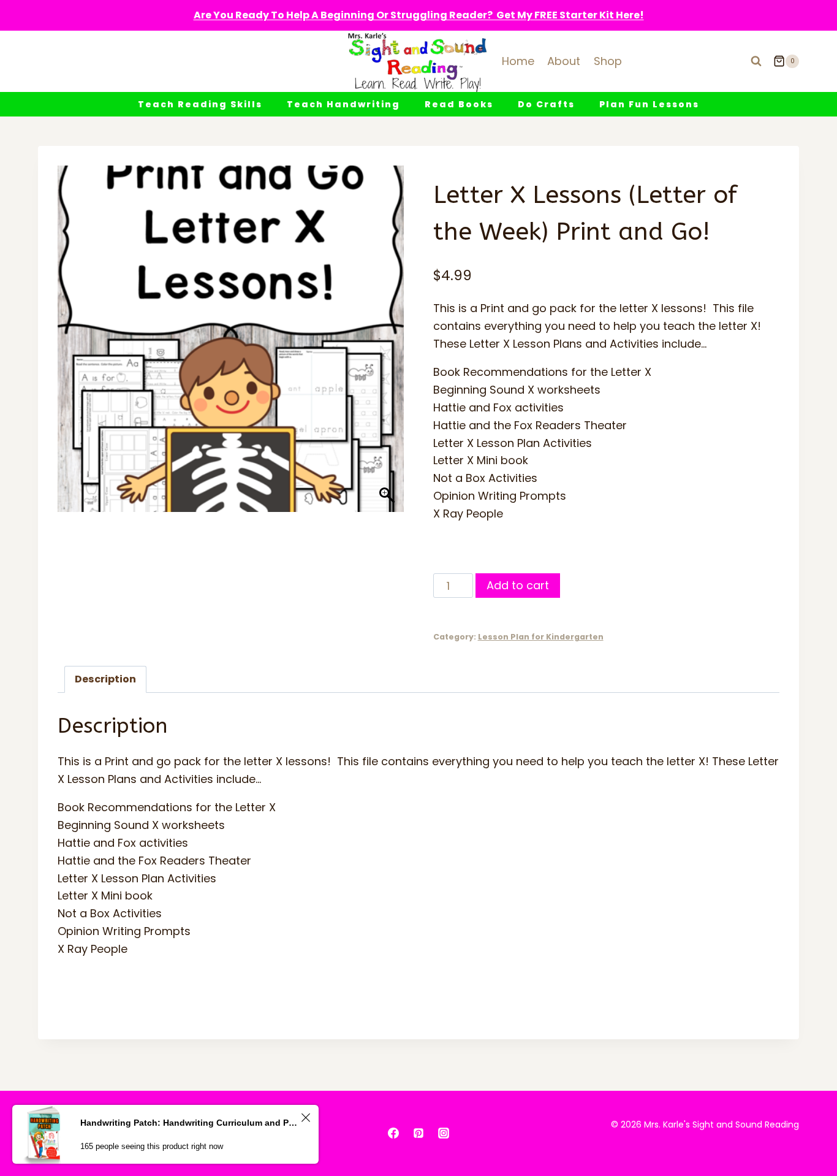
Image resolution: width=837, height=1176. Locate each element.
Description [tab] (105, 679)
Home (518, 61)
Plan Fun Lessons (649, 104)
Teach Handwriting (343, 104)
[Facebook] (393, 1133)
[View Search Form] (756, 61)
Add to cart (518, 585)
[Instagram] (444, 1133)
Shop (608, 61)
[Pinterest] (418, 1133)
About (563, 61)
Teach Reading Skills (200, 104)
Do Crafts (546, 104)
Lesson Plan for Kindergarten (541, 637)
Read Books (459, 104)
